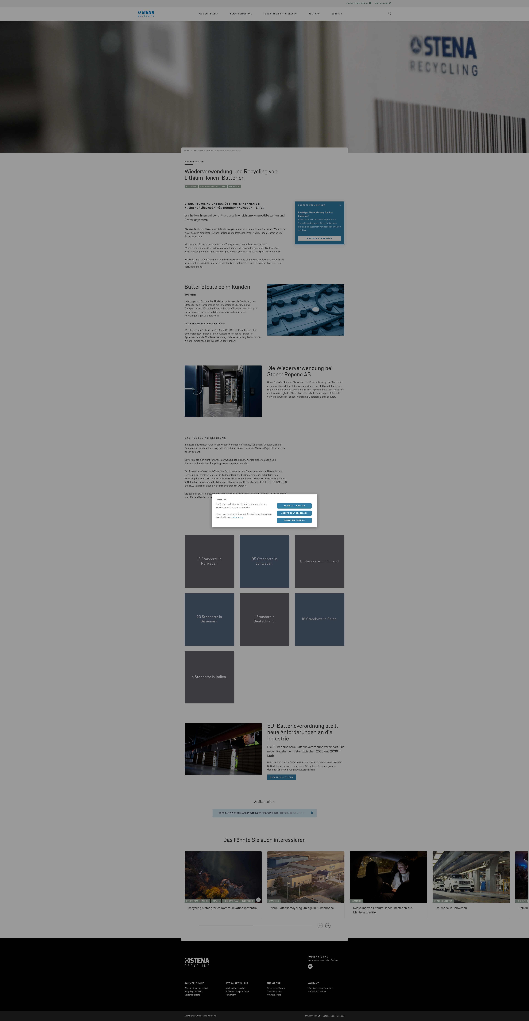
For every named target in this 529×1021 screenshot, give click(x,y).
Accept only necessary (294, 513)
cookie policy (237, 517)
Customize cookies (294, 520)
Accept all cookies (294, 506)
